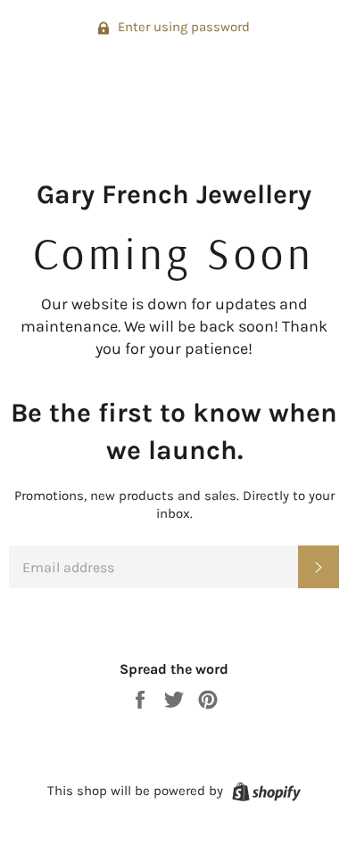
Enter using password (182, 27)
